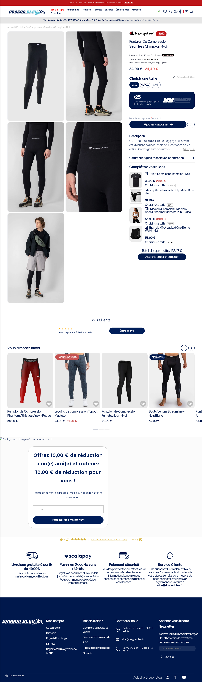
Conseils (87, 653)
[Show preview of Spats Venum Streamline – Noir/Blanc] (190, 404)
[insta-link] (166, 677)
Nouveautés (73, 9)
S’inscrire (51, 633)
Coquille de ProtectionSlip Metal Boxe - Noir (169, 191)
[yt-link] (182, 677)
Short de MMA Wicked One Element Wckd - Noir (169, 229)
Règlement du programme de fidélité (61, 651)
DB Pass (50, 643)
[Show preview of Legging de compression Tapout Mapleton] (96, 404)
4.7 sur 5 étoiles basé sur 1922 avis (109, 539)
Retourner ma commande (96, 637)
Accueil (10, 27)
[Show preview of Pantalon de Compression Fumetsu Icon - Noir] (143, 404)
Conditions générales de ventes (95, 630)
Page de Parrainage (56, 638)
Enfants (109, 9)
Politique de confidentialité (96, 647)
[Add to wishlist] (191, 124)
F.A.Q (85, 642)
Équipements (122, 9)
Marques (136, 9)
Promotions (56, 13)
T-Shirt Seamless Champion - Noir (169, 174)
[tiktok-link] (190, 677)
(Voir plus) (189, 149)
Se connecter (53, 627)
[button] (191, 11)
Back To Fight (57, 9)
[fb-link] (174, 677)
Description (137, 136)
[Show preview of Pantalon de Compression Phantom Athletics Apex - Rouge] (49, 404)
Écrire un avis (127, 330)
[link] (162, 100)
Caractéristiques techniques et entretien (156, 158)
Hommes (86, 9)
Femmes (98, 9)
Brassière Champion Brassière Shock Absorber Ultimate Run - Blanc (168, 210)
